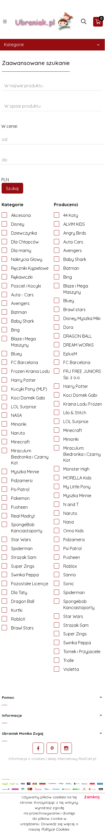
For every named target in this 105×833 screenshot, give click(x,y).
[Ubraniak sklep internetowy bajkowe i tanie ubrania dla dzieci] (44, 21)
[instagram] (66, 748)
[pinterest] (52, 748)
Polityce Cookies (55, 829)
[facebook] (38, 748)
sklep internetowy (63, 758)
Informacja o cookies (27, 758)
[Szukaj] (83, 23)
